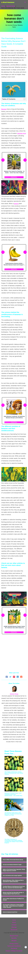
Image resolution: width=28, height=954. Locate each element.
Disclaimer (14, 948)
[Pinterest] (14, 677)
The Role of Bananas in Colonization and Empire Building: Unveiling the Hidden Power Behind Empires (14, 841)
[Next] (25, 160)
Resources (14, 929)
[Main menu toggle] (25, 2)
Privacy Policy (14, 943)
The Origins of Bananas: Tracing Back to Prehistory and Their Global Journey (14, 773)
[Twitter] (10, 677)
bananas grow (21, 133)
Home (14, 920)
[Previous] (3, 160)
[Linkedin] (18, 677)
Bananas (4, 109)
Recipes (14, 940)
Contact (14, 925)
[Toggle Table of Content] (23, 99)
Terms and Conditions (14, 946)
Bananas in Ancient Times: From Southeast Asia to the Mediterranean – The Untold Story (13, 794)
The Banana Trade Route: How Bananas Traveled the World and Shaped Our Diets (13, 814)
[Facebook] (7, 677)
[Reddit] (21, 677)
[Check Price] (14, 177)
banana (16, 203)
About (14, 922)
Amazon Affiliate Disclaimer (14, 951)
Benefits (14, 938)
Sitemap (14, 927)
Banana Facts (14, 935)
